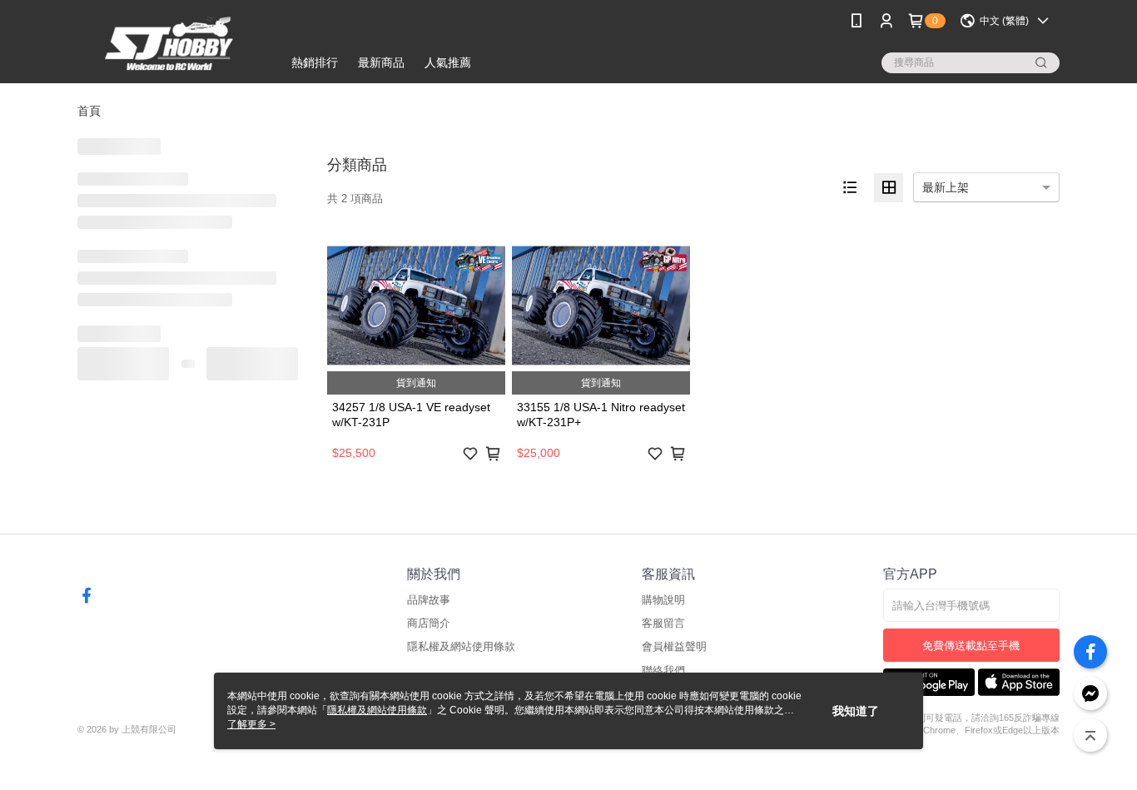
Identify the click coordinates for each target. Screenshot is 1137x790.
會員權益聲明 (674, 646)
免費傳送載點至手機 (971, 645)
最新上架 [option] (945, 187)
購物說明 (663, 600)
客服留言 (663, 623)
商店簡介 (428, 623)
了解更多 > (251, 724)
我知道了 (855, 711)
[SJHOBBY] (169, 44)
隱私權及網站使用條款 (461, 646)
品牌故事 (428, 600)
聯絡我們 (663, 670)
